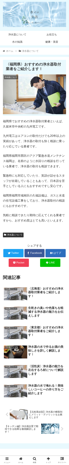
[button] (62, 356)
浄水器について (14, 235)
